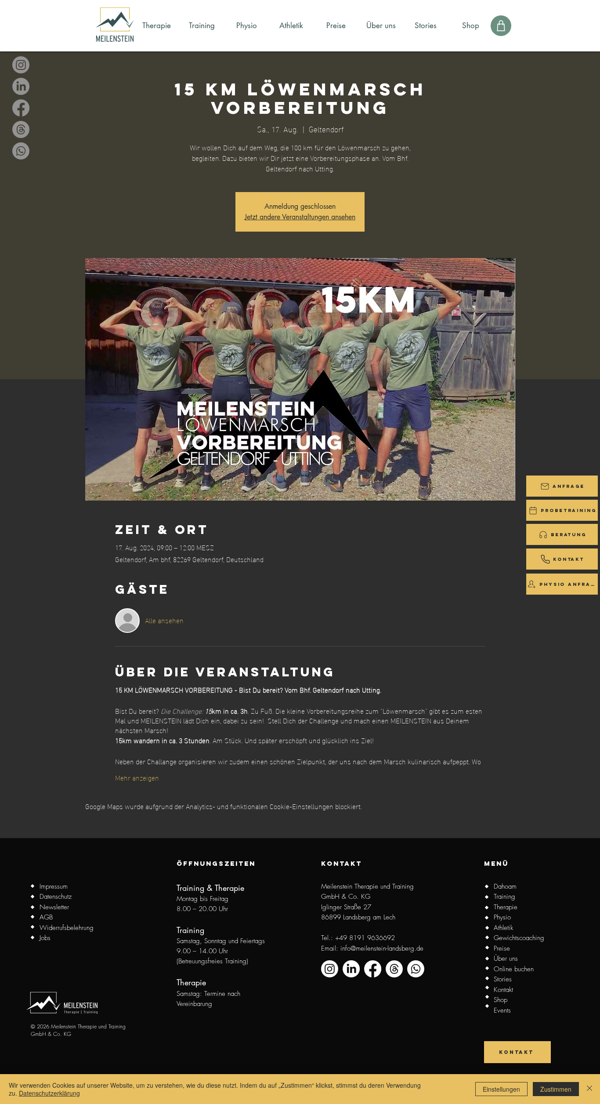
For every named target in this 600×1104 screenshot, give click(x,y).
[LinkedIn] (20, 86)
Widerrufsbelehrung (67, 927)
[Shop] (501, 25)
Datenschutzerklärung (49, 1093)
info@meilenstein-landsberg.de (381, 948)
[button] (562, 486)
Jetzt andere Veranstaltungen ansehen (300, 217)
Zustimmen (555, 1089)
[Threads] (20, 129)
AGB (46, 917)
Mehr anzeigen (137, 777)
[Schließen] (589, 1089)
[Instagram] (20, 64)
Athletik (503, 927)
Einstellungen (501, 1089)
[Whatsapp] (20, 151)
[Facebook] (20, 107)
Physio (502, 917)
